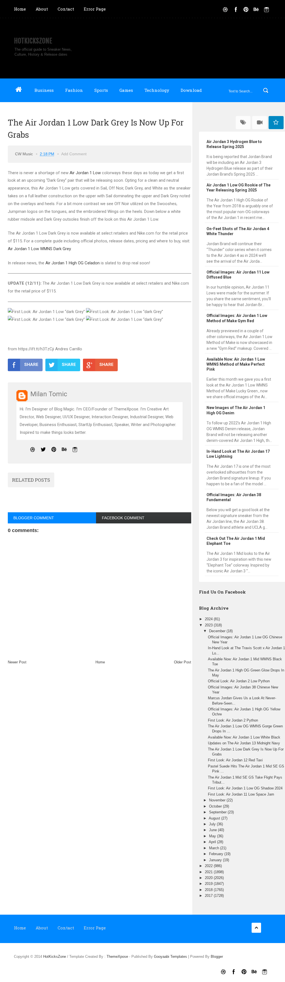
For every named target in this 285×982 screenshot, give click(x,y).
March (214, 848)
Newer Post (17, 662)
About (42, 9)
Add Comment (74, 154)
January (216, 860)
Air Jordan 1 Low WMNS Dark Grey (39, 248)
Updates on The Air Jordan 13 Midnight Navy (244, 743)
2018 (209, 890)
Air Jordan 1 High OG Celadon (72, 262)
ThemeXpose (117, 956)
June (213, 830)
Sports (101, 90)
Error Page (95, 9)
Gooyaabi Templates (170, 956)
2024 (209, 619)
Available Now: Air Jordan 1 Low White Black (244, 737)
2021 (209, 872)
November (218, 800)
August (215, 818)
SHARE (31, 364)
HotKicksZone (33, 41)
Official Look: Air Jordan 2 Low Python (239, 681)
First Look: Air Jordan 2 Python (233, 720)
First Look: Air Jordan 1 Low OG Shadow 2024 (245, 788)
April (213, 842)
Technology (156, 90)
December (218, 631)
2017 (209, 896)
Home (20, 9)
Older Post (182, 662)
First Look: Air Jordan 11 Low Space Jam (241, 794)
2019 (209, 884)
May (213, 836)
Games (126, 90)
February (216, 854)
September (218, 812)
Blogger (217, 956)
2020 (209, 878)
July (213, 824)
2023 (209, 625)
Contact (66, 9)
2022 (209, 866)
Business (44, 90)
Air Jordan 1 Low (85, 172)
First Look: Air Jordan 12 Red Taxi (235, 760)
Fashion (74, 90)
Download (191, 90)
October (216, 806)
